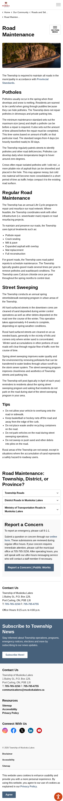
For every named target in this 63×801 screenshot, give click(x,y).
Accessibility (9, 709)
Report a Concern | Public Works (29, 567)
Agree (9, 794)
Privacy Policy (28, 786)
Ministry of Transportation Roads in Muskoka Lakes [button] (25, 509)
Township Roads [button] (14, 493)
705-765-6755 (31, 604)
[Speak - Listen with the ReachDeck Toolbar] (58, 797)
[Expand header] (58, 4)
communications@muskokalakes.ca (23, 690)
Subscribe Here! (15, 655)
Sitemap (7, 705)
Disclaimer (7, 754)
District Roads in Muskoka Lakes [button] (24, 500)
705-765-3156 (12, 604)
